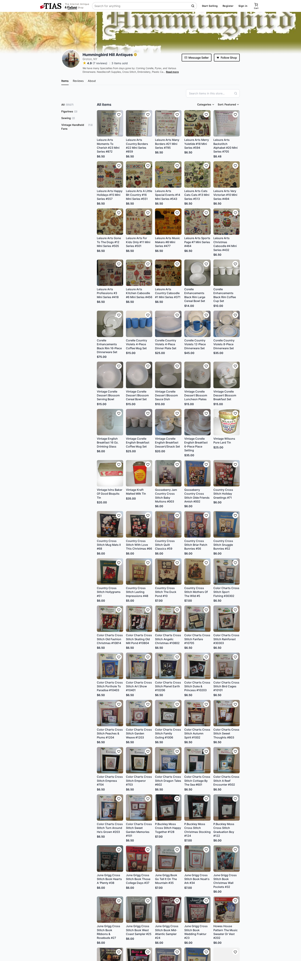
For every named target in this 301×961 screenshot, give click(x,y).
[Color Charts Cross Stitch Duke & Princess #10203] (197, 666)
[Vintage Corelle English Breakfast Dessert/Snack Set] (168, 422)
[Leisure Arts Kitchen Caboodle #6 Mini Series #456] (139, 273)
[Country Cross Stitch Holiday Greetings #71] (226, 473)
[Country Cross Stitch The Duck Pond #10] (168, 571)
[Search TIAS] (193, 5)
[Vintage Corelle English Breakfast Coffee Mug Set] (139, 422)
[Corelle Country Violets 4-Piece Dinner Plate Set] (168, 324)
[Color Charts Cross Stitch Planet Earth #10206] (168, 666)
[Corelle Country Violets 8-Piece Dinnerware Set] (226, 324)
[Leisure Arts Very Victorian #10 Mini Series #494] (226, 174)
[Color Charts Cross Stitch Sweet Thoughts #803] (226, 713)
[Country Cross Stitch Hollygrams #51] (110, 571)
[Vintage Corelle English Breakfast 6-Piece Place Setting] (197, 422)
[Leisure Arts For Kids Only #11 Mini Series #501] (139, 221)
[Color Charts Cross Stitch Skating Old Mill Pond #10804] (139, 618)
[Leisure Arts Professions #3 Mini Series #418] (110, 273)
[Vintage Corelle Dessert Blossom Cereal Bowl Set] (139, 375)
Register (228, 5)
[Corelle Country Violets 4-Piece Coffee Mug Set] (139, 324)
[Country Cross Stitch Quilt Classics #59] (168, 524)
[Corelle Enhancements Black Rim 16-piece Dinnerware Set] (110, 324)
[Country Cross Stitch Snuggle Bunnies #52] (226, 524)
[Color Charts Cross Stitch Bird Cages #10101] (226, 666)
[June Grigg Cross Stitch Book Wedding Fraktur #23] (197, 909)
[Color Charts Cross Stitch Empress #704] (110, 760)
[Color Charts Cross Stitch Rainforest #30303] (226, 618)
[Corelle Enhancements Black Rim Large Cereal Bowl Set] (197, 273)
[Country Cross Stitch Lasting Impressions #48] (139, 571)
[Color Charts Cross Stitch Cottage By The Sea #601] (197, 760)
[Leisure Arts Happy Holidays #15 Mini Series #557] (110, 174)
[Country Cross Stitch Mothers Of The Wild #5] (197, 571)
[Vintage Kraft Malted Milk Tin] (139, 473)
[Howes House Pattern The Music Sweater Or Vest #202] (226, 909)
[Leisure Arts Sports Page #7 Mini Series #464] (197, 221)
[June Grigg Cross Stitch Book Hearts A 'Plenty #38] (110, 858)
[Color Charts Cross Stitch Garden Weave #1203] (139, 713)
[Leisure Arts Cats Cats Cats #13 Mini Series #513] (197, 174)
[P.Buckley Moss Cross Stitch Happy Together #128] (168, 807)
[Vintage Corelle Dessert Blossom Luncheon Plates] (197, 375)
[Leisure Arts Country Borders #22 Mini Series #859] (139, 123)
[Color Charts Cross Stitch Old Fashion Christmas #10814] (110, 618)
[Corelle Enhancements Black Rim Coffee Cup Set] (226, 273)
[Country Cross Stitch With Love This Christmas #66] (139, 524)
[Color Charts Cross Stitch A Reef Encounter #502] (226, 760)
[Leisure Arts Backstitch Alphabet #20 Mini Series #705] (226, 123)
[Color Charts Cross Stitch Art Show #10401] (139, 666)
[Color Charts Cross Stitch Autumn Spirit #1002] (197, 713)
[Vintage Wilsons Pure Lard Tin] (226, 422)
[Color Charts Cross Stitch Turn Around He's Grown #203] (110, 807)
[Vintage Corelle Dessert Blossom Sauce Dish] (168, 375)
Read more (172, 71)
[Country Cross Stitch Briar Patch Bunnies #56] (197, 524)
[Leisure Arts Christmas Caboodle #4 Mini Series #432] (226, 221)
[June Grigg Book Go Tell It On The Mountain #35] (168, 858)
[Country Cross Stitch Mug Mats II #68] (110, 524)
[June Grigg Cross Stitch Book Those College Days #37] (139, 858)
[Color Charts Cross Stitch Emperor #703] (139, 760)
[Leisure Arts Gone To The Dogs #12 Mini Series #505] (110, 221)
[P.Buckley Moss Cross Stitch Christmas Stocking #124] (197, 807)
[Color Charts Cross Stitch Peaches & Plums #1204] (110, 713)
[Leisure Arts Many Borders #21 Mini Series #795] (168, 123)
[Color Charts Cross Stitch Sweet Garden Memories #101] (139, 807)
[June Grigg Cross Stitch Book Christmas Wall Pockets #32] (226, 858)
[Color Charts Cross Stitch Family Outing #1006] (168, 713)
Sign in (242, 5)
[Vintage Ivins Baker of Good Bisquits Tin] (110, 473)
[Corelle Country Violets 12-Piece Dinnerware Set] (197, 324)
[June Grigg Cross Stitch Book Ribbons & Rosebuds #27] (110, 909)
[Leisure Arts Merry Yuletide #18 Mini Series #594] (197, 123)
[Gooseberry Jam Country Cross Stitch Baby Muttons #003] (168, 473)
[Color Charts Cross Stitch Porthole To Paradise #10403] (110, 666)
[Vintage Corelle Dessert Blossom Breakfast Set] (226, 375)
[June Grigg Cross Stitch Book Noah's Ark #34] (197, 858)
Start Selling (210, 5)
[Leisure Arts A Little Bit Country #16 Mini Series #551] (139, 174)
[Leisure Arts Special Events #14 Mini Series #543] (168, 174)
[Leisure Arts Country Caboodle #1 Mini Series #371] (168, 273)
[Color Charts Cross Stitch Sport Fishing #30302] (226, 571)
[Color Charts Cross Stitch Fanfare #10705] (197, 618)
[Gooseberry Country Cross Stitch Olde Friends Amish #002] (197, 473)
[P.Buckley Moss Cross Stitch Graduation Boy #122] (226, 807)
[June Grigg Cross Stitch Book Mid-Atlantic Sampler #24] (168, 909)
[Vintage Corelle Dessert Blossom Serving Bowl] (110, 375)
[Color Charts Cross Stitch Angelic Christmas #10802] (168, 618)
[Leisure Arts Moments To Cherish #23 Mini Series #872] (110, 123)
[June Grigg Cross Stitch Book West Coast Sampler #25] (139, 909)
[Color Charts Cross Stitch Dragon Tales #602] (168, 760)
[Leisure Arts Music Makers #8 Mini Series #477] (168, 221)
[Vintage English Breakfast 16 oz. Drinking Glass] (110, 422)
